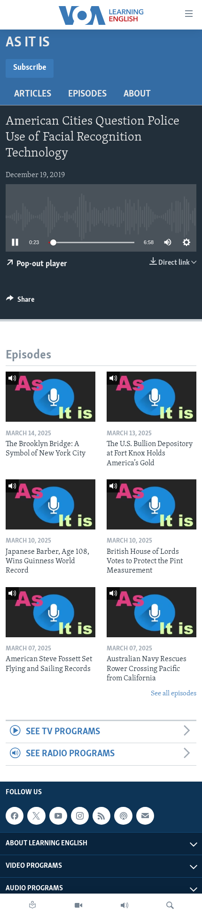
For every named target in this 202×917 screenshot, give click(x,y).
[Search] (170, 905)
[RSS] (101, 816)
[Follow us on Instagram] (80, 816)
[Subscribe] (145, 816)
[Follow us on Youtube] (58, 816)
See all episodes (173, 693)
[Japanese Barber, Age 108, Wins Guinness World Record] (50, 504)
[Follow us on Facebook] (14, 816)
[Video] (78, 905)
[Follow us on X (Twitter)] (36, 816)
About (137, 94)
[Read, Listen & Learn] (32, 905)
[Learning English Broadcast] (124, 905)
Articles (32, 94)
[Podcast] (123, 816)
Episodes (87, 94)
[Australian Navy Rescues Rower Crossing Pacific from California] (151, 612)
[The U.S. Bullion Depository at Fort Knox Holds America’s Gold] (151, 397)
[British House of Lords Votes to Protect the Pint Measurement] (151, 504)
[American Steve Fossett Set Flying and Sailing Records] (50, 612)
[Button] (20, 302)
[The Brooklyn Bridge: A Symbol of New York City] (50, 397)
